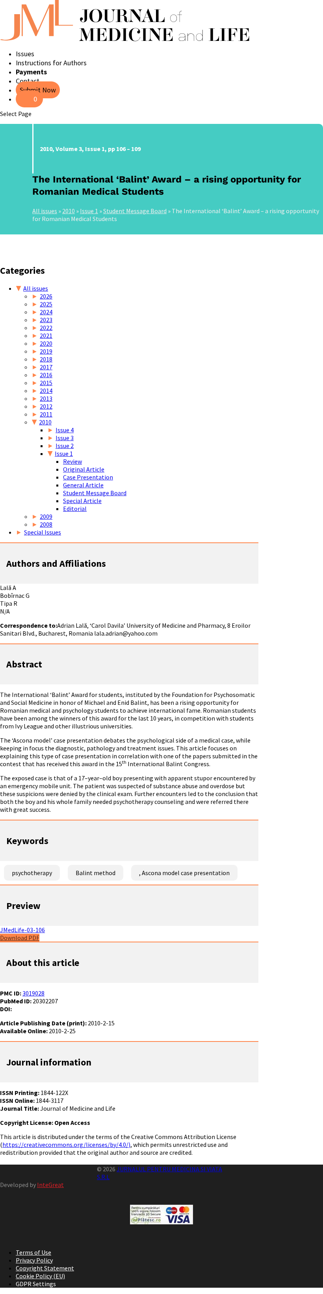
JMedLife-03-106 (22, 930)
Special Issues (42, 532)
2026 (46, 296)
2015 (46, 383)
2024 (46, 312)
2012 (46, 406)
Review (72, 461)
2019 (46, 351)
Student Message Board (135, 211)
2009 (46, 516)
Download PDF (19, 938)
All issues (44, 211)
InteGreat (50, 1185)
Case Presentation (88, 477)
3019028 (33, 993)
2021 (46, 335)
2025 (46, 304)
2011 (46, 414)
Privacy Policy (34, 1260)
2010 (68, 211)
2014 (46, 390)
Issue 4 (65, 430)
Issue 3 (65, 438)
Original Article (83, 469)
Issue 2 (65, 446)
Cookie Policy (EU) (40, 1276)
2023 (46, 320)
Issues (25, 53)
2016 (46, 375)
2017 (46, 367)
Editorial (75, 508)
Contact (27, 80)
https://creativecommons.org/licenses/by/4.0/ (65, 1144)
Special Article (82, 501)
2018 (46, 359)
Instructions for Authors (51, 62)
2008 (46, 524)
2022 (46, 328)
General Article (83, 485)
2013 (46, 398)
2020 (46, 343)
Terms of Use (33, 1252)
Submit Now (38, 89)
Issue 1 (89, 211)
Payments (31, 71)
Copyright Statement (45, 1268)
